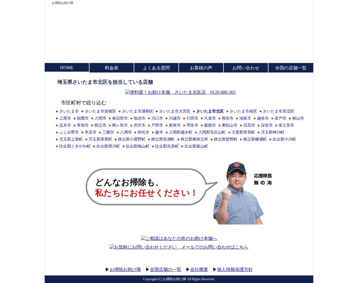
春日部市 (120, 118)
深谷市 (267, 125)
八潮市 (126, 132)
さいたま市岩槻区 (100, 111)
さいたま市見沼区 (278, 111)
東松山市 (229, 125)
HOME (67, 67)
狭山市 (298, 118)
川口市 (157, 118)
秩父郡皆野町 (225, 139)
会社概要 (199, 269)
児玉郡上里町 (71, 139)
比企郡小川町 (284, 139)
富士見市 (286, 125)
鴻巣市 (245, 118)
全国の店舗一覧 (291, 68)
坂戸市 (280, 118)
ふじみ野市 (69, 132)
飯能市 (210, 125)
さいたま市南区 (243, 111)
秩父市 (100, 125)
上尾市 (65, 118)
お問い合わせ (245, 68)
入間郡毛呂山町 (212, 132)
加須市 (139, 118)
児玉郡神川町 (272, 132)
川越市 (175, 118)
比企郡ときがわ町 (75, 146)
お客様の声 (201, 68)
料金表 (111, 68)
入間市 (100, 118)
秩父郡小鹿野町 (131, 139)
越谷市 (263, 118)
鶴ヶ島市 (120, 125)
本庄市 (90, 132)
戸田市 (157, 125)
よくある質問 (156, 68)
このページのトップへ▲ (286, 264)
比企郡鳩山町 (137, 146)
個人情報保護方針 (235, 269)
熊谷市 (228, 118)
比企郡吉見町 (167, 146)
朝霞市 (83, 118)
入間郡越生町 (180, 132)
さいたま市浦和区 (137, 111)
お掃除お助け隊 (62, 2)
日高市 (249, 125)
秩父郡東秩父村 (194, 139)
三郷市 (108, 132)
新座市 (175, 125)
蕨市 (159, 132)
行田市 (192, 118)
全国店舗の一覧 (165, 269)
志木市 (65, 125)
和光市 (143, 132)
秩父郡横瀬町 (255, 139)
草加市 (83, 125)
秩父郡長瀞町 (163, 139)
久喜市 (210, 118)
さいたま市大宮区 (174, 111)
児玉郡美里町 (100, 139)
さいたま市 (69, 111)
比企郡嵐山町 (196, 146)
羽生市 (192, 125)
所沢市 (139, 125)
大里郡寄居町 (243, 132)
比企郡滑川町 (108, 146)
